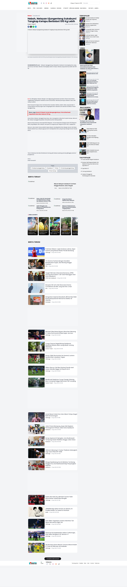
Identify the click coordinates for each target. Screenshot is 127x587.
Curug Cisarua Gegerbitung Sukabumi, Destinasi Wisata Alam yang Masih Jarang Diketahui (59, 345)
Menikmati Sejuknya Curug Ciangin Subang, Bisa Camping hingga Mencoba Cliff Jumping (60, 380)
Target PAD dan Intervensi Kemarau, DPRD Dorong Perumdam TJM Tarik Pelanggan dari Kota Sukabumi (60, 274)
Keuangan (48, 302)
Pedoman (97, 563)
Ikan (29, 99)
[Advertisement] (22, 37)
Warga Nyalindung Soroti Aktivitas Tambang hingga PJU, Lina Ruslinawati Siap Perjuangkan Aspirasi (60, 463)
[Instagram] (46, 3)
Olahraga (53, 8)
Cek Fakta (90, 8)
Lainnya (96, 8)
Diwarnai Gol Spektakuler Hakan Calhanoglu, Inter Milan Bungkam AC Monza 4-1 (60, 533)
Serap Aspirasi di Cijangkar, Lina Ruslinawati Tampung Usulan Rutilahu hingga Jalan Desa (60, 439)
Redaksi (81, 563)
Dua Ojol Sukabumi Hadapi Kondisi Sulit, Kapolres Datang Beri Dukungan (92, 19)
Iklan (85, 563)
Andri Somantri (32, 160)
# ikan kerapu (52, 171)
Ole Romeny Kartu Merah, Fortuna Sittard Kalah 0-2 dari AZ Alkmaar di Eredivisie (61, 545)
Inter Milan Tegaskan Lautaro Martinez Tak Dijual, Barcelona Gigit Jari (59, 521)
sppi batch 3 (85, 168)
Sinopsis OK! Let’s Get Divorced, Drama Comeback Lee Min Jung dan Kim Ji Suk (58, 285)
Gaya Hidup (39, 8)
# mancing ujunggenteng (67, 168)
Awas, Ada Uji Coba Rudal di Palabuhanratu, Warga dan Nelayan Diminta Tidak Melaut (44, 200)
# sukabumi (50, 168)
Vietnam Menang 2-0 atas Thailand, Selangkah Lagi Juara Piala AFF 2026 (61, 451)
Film (46, 266)
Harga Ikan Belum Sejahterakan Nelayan (68, 199)
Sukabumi (47, 429)
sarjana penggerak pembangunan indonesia (88, 175)
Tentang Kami (75, 563)
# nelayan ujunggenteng (38, 168)
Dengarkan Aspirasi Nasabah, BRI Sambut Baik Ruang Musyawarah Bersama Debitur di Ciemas (61, 298)
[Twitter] (44, 3)
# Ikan (56, 168)
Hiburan (46, 8)
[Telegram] (36, 27)
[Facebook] (41, 3)
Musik (46, 512)
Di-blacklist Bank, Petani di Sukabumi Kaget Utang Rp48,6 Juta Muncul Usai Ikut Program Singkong (92, 32)
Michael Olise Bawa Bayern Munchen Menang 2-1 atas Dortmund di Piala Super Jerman (60, 332)
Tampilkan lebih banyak (53, 558)
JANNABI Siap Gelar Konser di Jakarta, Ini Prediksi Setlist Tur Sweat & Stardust (58, 509)
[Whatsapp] (33, 27)
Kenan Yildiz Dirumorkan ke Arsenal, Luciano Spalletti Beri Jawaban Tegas (59, 356)
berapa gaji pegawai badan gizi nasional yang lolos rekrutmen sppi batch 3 (90, 164)
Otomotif (65, 8)
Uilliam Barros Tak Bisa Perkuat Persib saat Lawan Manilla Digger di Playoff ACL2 (59, 368)
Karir (88, 563)
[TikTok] (51, 3)
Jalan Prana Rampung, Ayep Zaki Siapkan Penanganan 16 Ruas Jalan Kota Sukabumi (59, 427)
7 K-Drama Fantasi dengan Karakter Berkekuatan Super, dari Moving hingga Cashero (58, 262)
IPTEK (34, 8)
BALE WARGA (83, 8)
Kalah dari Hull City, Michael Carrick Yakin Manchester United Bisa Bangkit (59, 497)
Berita (29, 8)
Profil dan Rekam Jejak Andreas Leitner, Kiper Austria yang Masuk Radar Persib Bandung (60, 250)
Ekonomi (59, 8)
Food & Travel (49, 348)
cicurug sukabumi (87, 171)
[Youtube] (49, 3)
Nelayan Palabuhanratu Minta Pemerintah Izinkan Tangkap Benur (69, 207)
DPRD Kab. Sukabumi (74, 8)
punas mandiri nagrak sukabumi (90, 159)
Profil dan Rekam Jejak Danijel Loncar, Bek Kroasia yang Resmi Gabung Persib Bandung (92, 38)
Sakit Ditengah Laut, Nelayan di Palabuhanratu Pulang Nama (44, 207)
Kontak (92, 563)
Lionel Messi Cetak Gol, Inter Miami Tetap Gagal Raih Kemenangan (61, 415)
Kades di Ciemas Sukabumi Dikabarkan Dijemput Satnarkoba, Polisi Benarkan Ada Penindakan (92, 43)
